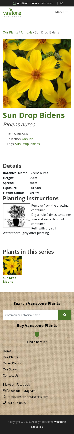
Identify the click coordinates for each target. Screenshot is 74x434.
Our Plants (10, 32)
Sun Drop (22, 144)
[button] (61, 12)
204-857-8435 (16, 403)
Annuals (26, 32)
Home (7, 351)
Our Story (10, 369)
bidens (35, 144)
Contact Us (10, 375)
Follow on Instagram (20, 391)
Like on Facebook (17, 384)
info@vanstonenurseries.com (35, 3)
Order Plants (12, 363)
